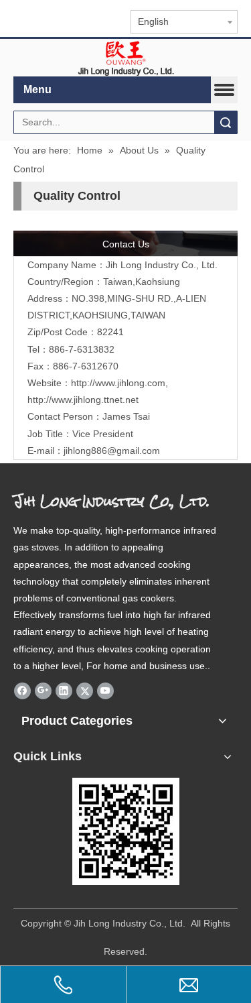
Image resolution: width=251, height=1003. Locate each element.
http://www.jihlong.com (118, 382)
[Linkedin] (64, 690)
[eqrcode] (125, 831)
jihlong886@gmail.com (112, 450)
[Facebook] (22, 690)
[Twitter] (84, 690)
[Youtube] (105, 690)
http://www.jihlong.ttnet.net (83, 399)
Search (225, 122)
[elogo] (126, 58)
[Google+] (43, 690)
